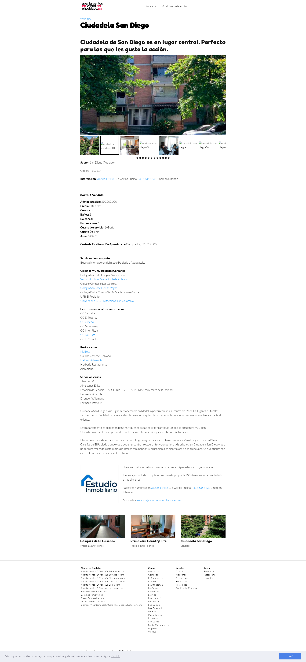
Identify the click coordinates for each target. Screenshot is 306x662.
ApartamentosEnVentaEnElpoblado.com (103, 578)
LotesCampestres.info (93, 601)
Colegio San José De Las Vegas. (99, 288)
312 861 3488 (105, 178)
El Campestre (155, 578)
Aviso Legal (182, 578)
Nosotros (181, 574)
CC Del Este (87, 335)
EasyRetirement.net (92, 594)
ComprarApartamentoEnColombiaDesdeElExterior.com (111, 604)
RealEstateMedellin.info (94, 591)
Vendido (85, 19)
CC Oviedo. (87, 322)
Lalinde (152, 594)
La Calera (153, 588)
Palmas (152, 611)
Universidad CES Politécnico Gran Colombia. (107, 301)
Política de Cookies (186, 588)
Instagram (209, 574)
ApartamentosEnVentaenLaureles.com (102, 588)
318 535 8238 (147, 178)
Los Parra (153, 601)
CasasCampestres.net (93, 598)
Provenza (153, 618)
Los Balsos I (154, 604)
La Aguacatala (156, 584)
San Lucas (153, 621)
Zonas (149, 6)
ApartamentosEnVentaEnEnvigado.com (102, 574)
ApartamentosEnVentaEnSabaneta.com (102, 571)
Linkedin (208, 578)
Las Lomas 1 (155, 598)
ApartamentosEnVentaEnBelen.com (100, 584)
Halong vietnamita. (91, 360)
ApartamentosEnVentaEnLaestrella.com (103, 581)
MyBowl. (85, 351)
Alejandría (154, 571)
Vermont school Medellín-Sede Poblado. (104, 279)
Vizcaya (152, 631)
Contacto (181, 571)
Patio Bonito (155, 614)
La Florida (153, 591)
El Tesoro (153, 581)
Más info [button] (115, 656)
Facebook (209, 571)
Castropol (153, 574)
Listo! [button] (290, 656)
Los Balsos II (155, 608)
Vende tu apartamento (174, 6)
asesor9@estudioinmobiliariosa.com (159, 500)
